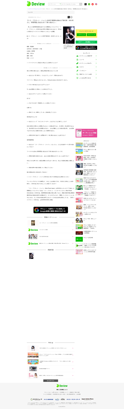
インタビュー (82, 70)
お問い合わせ (55, 392)
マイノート (91, 34)
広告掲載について (64, 392)
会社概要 (79, 394)
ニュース (81, 59)
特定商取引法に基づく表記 (59, 394)
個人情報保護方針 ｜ (71, 394)
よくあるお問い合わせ (85, 78)
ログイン (81, 34)
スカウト (81, 67)
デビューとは (47, 392)
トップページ (30, 8)
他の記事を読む (50, 380)
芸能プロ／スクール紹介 (85, 74)
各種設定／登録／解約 (75, 392)
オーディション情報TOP (85, 56)
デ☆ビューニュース (37, 8)
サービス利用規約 (47, 394)
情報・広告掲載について (62, 389)
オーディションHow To (85, 63)
